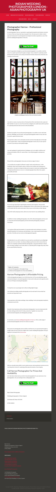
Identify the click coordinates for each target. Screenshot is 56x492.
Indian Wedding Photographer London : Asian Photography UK (28, 6)
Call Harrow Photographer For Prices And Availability (20, 270)
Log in (43, 488)
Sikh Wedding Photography (10, 458)
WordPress (38, 488)
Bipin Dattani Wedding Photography (21, 486)
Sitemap (48, 486)
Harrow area (23, 332)
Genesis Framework (31, 488)
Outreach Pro (23, 488)
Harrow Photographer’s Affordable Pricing (18, 269)
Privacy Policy (33, 486)
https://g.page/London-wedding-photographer (15, 451)
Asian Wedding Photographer (11, 469)
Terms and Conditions (41, 486)
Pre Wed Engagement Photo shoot (12, 476)
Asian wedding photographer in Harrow (25, 319)
